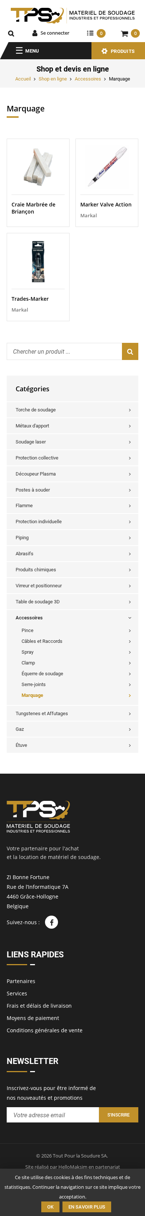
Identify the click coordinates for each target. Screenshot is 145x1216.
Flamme (24, 505)
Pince (27, 630)
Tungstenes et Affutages (42, 713)
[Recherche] (11, 33)
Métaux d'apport (32, 426)
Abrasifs (24, 553)
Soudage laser (31, 442)
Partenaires (21, 981)
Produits (123, 51)
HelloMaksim (72, 1166)
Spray (27, 652)
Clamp (28, 663)
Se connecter (55, 32)
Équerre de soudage (42, 673)
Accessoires (88, 79)
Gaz (20, 729)
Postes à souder (33, 490)
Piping (22, 537)
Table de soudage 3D (38, 601)
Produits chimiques (36, 569)
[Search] (130, 351)
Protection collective (37, 458)
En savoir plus (86, 1207)
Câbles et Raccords (42, 641)
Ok (50, 1207)
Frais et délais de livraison (39, 1005)
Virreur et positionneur (39, 585)
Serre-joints (34, 684)
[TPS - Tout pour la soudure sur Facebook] (51, 922)
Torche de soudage (36, 410)
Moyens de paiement (33, 1017)
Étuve (21, 745)
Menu (32, 51)
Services (17, 993)
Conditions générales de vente (45, 1030)
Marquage (32, 695)
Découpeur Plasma (36, 474)
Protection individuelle (39, 521)
